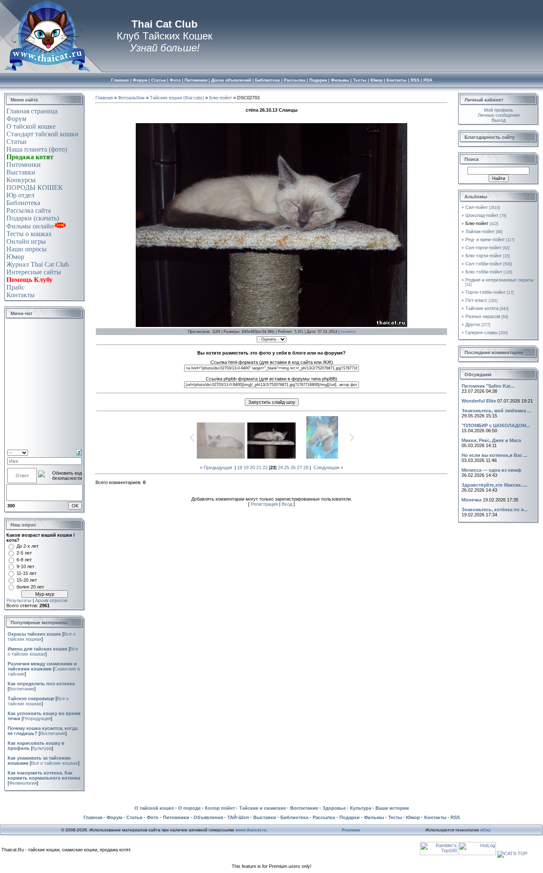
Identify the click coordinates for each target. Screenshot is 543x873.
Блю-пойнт (220, 97)
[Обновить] (79, 451)
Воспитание (21, 688)
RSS (455, 817)
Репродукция (37, 718)
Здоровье (334, 808)
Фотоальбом (131, 97)
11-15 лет (26, 573)
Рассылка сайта (28, 210)
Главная (104, 97)
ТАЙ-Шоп (238, 817)
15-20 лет (27, 580)
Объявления (208, 817)
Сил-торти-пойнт (483, 247)
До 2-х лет (28, 546)
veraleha (348, 331)
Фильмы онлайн (30, 226)
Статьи (16, 141)
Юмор (15, 256)
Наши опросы (26, 249)
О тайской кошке (31, 126)
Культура (42, 748)
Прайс (15, 287)
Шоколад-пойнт (481, 215)
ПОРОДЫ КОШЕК (34, 187)
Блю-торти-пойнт (483, 255)
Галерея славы (481, 332)
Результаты (18, 600)
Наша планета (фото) (36, 149)
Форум (16, 118)
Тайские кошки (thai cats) (177, 97)
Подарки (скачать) (32, 218)
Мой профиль (498, 110)
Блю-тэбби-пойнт (483, 271)
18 (239, 467)
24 (280, 467)
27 (299, 467)
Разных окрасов (482, 316)
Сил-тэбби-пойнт (483, 263)
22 (265, 467)
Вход (287, 504)
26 (293, 467)
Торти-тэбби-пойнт (485, 292)
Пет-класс (476, 300)
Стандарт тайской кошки (42, 134)
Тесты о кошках (29, 233)
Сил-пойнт (476, 207)
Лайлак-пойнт (480, 231)
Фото (153, 817)
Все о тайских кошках (43, 651)
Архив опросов (51, 600)
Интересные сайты (33, 272)
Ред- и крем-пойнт (485, 239)
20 (252, 467)
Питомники (23, 164)
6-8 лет (24, 559)
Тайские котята (481, 308)
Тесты (395, 817)
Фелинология (23, 783)
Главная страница (32, 111)
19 (246, 467)
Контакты (20, 295)
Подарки (349, 817)
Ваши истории (392, 808)
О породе (189, 808)
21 (258, 467)
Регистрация (264, 504)
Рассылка (324, 817)
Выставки (20, 172)
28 (305, 467)
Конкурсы (21, 179)
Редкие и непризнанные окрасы (499, 279)
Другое (472, 324)
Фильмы (374, 817)
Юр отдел (20, 195)
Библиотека (23, 202)
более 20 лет (30, 586)
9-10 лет (25, 566)
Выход (499, 120)
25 (286, 467)
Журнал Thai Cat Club (37, 264)
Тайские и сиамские (262, 808)
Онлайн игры (26, 241)
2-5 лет (24, 552)
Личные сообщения (499, 115)
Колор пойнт (220, 808)
